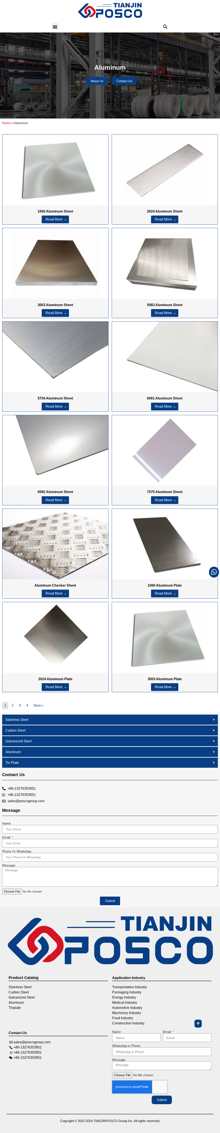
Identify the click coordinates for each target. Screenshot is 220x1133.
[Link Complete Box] (55, 179)
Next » (38, 705)
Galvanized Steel (18, 741)
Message (8, 865)
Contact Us (18, 1033)
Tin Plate (12, 763)
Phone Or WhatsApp (16, 851)
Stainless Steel (16, 719)
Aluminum (13, 752)
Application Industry (128, 978)
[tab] (110, 720)
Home (6, 123)
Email (6, 837)
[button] (55, 26)
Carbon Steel (15, 730)
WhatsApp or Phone (126, 1045)
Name (6, 823)
